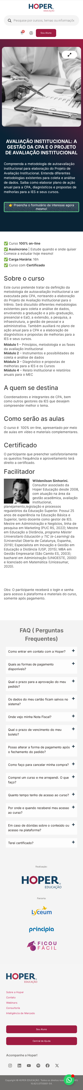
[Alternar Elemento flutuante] (69, 1079)
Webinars (12, 1002)
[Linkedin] (19, 1065)
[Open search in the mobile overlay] (41, 20)
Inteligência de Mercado (20, 1013)
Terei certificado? (20, 843)
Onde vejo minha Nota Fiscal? (29, 717)
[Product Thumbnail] (69, 55)
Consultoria (13, 1008)
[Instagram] (10, 1065)
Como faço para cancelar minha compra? (38, 765)
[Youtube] (29, 1065)
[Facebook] (48, 1065)
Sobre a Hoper (15, 992)
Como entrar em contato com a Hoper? (36, 651)
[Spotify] (38, 1065)
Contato (11, 997)
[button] (41, 651)
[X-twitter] (57, 1065)
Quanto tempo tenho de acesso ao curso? (38, 795)
